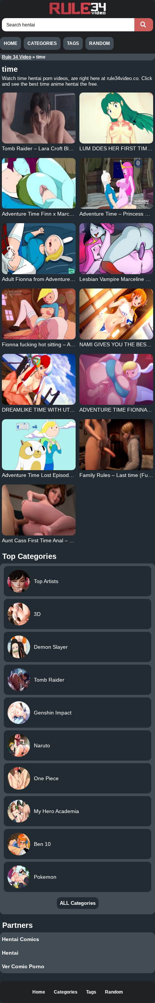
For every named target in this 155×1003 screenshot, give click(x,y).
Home (10, 43)
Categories (42, 43)
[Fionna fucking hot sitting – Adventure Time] (39, 314)
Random (99, 43)
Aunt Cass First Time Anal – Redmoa (46, 540)
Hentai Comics (20, 939)
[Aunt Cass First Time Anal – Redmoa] (39, 510)
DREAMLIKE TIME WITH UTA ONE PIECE (52, 410)
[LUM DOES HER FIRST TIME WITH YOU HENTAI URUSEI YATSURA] (116, 118)
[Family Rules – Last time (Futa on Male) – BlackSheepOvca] (116, 444)
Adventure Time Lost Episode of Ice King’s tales (58, 475)
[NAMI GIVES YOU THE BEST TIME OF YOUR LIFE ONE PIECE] (116, 314)
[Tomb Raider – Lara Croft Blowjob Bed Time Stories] (39, 118)
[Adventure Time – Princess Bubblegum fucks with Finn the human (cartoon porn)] (116, 183)
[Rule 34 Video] (77, 13)
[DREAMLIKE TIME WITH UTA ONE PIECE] (39, 379)
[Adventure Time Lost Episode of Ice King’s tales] (39, 444)
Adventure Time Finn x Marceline (41, 214)
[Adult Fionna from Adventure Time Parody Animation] (39, 248)
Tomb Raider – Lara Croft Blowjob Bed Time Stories (63, 148)
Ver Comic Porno (23, 966)
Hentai (10, 953)
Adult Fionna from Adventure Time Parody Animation (64, 279)
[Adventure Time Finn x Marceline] (39, 183)
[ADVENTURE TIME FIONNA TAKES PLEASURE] (116, 379)
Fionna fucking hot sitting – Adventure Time (53, 344)
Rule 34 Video (16, 57)
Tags (73, 43)
